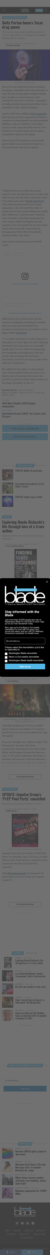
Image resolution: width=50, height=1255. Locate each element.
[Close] (47, 582)
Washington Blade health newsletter (26, 660)
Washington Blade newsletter (23, 653)
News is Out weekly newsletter (24, 657)
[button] (25, 654)
